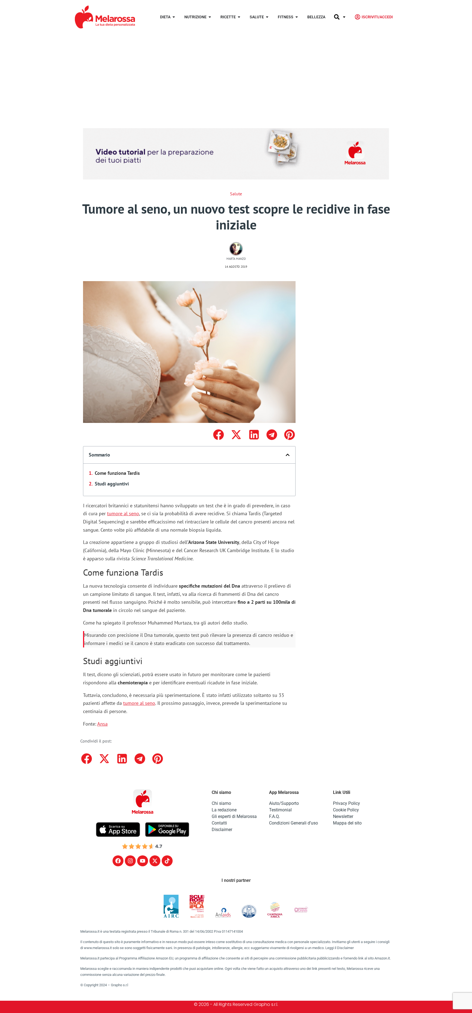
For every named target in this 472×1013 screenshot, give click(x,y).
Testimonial (280, 809)
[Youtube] (142, 860)
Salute (236, 193)
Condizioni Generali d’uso (293, 823)
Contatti (219, 823)
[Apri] (344, 17)
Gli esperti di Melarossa (234, 816)
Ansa (102, 724)
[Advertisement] (236, 75)
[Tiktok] (167, 860)
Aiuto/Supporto (284, 803)
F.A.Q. (274, 816)
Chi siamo (221, 803)
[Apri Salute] (267, 17)
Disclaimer (222, 829)
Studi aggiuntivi (112, 484)
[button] (218, 434)
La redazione (224, 809)
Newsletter (343, 816)
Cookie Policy (346, 809)
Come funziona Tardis (117, 473)
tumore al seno (123, 513)
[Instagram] (130, 860)
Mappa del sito (347, 823)
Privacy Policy (346, 803)
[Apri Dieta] (174, 17)
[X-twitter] (154, 860)
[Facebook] (118, 860)
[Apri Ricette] (239, 17)
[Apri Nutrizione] (210, 17)
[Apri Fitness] (297, 17)
